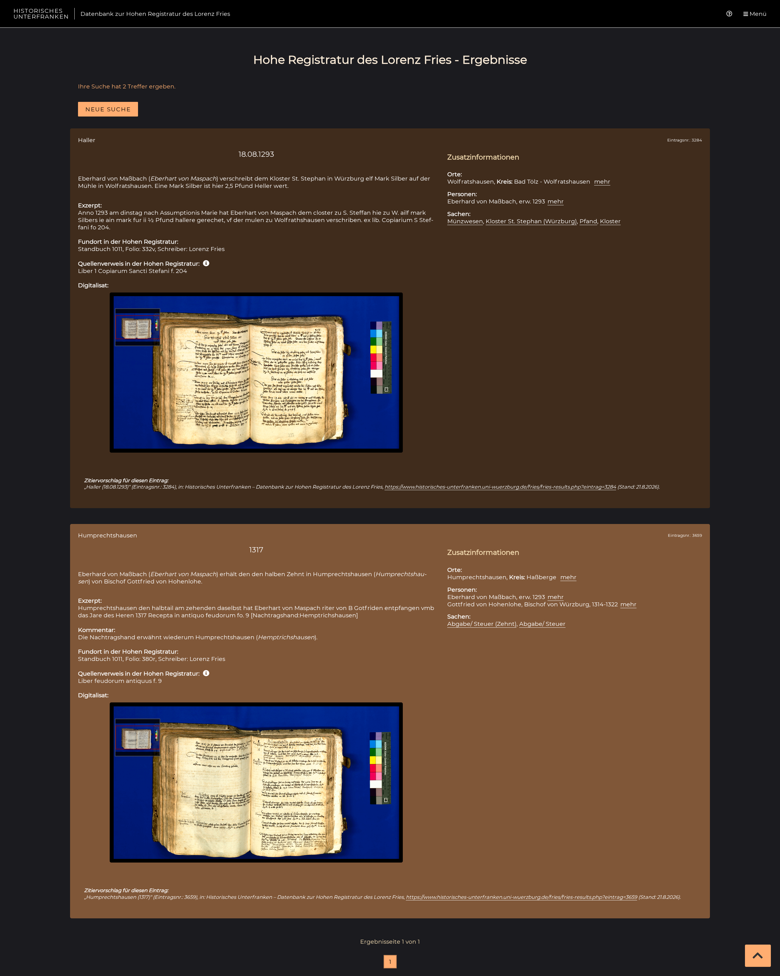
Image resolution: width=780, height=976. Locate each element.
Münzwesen (465, 221)
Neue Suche (108, 109)
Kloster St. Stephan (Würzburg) (531, 221)
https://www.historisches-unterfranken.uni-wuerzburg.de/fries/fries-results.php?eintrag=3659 (521, 897)
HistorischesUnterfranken (41, 13)
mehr (602, 181)
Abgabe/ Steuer (542, 623)
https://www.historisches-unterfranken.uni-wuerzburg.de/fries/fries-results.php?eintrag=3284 (500, 487)
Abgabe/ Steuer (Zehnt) (481, 623)
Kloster (610, 221)
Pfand (588, 221)
